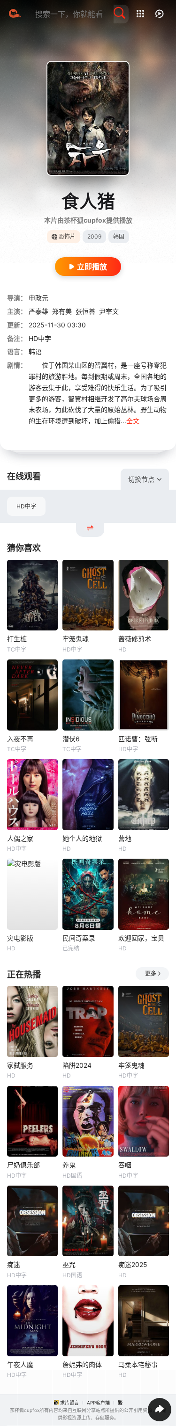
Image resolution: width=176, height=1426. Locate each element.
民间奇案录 (78, 938)
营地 (124, 838)
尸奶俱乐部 (23, 1165)
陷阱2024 (77, 1065)
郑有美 (62, 311)
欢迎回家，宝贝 (141, 938)
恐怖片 (67, 236)
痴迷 (13, 1264)
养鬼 (69, 1165)
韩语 (35, 351)
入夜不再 (20, 739)
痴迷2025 (132, 1264)
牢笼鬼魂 (75, 639)
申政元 (38, 298)
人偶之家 (20, 838)
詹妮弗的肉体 (82, 1364)
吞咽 (124, 1165)
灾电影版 (20, 938)
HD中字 (26, 506)
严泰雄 (38, 311)
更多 (150, 973)
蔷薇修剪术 (134, 639)
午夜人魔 (20, 1364)
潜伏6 (71, 739)
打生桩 (17, 639)
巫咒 (69, 1264)
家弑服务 (20, 1065)
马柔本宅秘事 (138, 1364)
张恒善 (85, 311)
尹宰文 (109, 311)
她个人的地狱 (82, 838)
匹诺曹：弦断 (138, 739)
